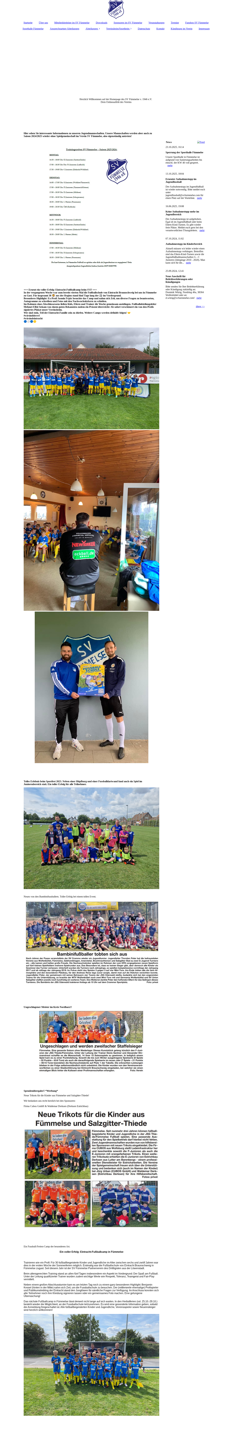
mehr (170, 165)
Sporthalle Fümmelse (33, 28)
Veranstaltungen (156, 22)
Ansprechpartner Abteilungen (64, 28)
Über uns (43, 22)
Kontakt (160, 28)
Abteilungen (92, 28)
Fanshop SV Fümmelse (197, 22)
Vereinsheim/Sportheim (117, 28)
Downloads (101, 22)
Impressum (204, 28)
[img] (116, 9)
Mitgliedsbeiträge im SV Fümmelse (71, 22)
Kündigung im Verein (181, 28)
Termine (175, 22)
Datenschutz (144, 28)
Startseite (28, 22)
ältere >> (200, 306)
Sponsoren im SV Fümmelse (128, 22)
